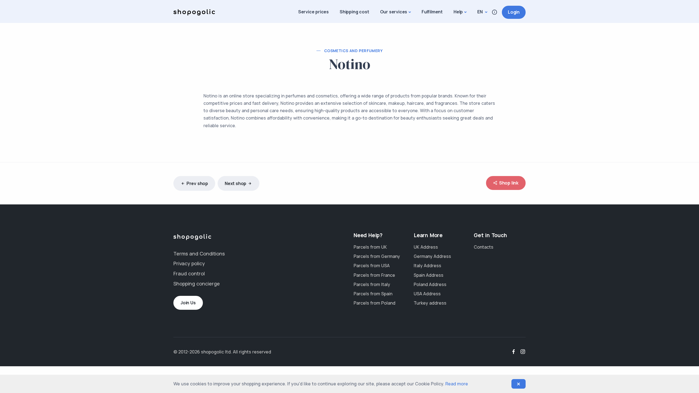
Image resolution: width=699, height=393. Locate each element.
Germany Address (432, 256)
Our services (393, 12)
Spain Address (428, 275)
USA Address (427, 294)
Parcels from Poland (374, 303)
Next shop (235, 183)
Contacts (483, 247)
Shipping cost (354, 12)
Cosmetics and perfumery (353, 50)
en (480, 12)
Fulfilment (432, 12)
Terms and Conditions (199, 253)
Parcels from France (374, 275)
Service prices (313, 12)
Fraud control (189, 273)
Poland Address (430, 284)
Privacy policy (189, 263)
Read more (456, 384)
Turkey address (430, 303)
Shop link (509, 183)
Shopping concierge (196, 283)
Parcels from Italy (372, 284)
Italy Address (427, 266)
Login (514, 12)
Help (458, 12)
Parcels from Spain (373, 294)
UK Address (426, 247)
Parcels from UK (370, 247)
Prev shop (197, 183)
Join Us (188, 303)
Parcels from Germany (377, 256)
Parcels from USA (372, 266)
